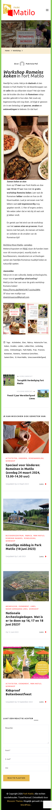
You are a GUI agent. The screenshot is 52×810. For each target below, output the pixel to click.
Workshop (25, 29)
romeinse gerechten (29, 354)
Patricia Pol (32, 64)
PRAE (25, 249)
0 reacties (38, 38)
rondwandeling (36, 458)
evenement (24, 606)
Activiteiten (11, 458)
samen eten (9, 357)
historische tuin (40, 342)
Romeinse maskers (14, 538)
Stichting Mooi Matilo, (13, 245)
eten (24, 342)
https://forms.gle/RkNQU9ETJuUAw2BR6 (21, 290)
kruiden (13, 346)
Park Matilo (27, 350)
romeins (16, 354)
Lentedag (39, 346)
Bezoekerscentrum (15, 535)
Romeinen (8, 354)
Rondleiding (30, 538)
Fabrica (30, 342)
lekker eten (29, 346)
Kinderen (23, 458)
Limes (6, 350)
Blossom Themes (15, 801)
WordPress (25, 805)
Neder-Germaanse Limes (17, 609)
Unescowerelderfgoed (37, 357)
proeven (41, 350)
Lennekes (28, 245)
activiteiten (16, 342)
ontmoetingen (16, 350)
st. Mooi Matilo (21, 357)
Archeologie (11, 606)
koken (6, 346)
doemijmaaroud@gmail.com (16, 297)
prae (35, 350)
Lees (41, 484)
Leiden (20, 346)
